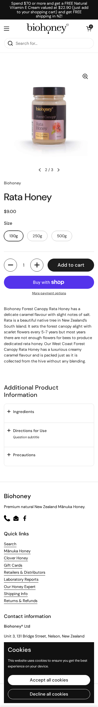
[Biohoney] (47, 28)
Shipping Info (16, 593)
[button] (89, 28)
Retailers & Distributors (24, 572)
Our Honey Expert (20, 586)
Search (10, 544)
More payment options (49, 293)
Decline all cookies (49, 694)
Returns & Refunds (20, 600)
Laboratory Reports (21, 579)
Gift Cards (13, 565)
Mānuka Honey (17, 551)
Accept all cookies (49, 680)
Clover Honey (16, 558)
